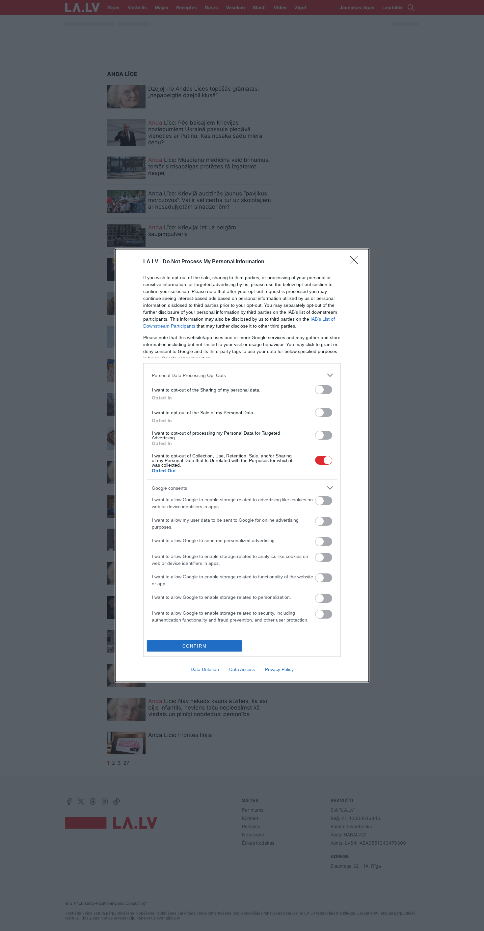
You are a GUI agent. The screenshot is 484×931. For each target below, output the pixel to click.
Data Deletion (205, 669)
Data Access (242, 669)
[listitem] (242, 375)
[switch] (323, 389)
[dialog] (242, 465)
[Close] (356, 262)
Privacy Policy (279, 669)
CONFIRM (194, 646)
